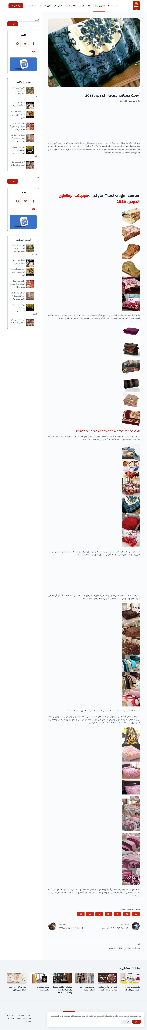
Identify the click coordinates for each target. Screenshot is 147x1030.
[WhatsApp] (90, 914)
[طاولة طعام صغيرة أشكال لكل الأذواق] (130, 978)
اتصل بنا (11, 1018)
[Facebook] (136, 914)
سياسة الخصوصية (24, 1018)
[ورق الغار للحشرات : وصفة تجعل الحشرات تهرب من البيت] (30, 150)
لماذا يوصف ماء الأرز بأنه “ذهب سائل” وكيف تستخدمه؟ (18, 138)
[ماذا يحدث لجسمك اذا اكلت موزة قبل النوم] (30, 114)
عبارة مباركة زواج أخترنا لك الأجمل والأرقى (18, 988)
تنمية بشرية (113, 5)
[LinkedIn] (108, 914)
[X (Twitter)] (126, 914)
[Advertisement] (94, 123)
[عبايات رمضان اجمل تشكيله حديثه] (84, 978)
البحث (37, 20)
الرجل (81, 5)
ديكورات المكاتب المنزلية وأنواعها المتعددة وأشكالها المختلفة (62, 990)
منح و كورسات (45, 5)
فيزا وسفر (58, 5)
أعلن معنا (14, 5)
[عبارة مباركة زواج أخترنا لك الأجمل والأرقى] (17, 978)
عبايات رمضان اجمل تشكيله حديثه (86, 988)
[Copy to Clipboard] (81, 914)
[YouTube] (33, 51)
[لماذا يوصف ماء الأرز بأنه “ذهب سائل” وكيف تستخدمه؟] (30, 138)
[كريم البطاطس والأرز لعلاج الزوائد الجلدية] (30, 165)
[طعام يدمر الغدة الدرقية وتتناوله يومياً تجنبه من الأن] (30, 126)
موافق (136, 1022)
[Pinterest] (117, 914)
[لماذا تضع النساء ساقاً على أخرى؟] (30, 105)
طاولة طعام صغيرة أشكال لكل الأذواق (132, 988)
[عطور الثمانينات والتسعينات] (39, 978)
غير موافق (126, 1022)
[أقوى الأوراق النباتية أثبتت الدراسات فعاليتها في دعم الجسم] (30, 90)
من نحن (28, 1021)
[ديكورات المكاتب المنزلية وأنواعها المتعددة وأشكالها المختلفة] (62, 978)
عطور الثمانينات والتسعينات (43, 988)
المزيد (34, 5)
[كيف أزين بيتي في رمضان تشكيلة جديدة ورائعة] (107, 978)
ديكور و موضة (99, 5)
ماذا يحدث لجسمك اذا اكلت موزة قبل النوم (18, 114)
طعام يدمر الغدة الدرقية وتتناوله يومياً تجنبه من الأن (17, 126)
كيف (88, 5)
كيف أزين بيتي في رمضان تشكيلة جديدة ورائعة (107, 988)
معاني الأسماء (70, 5)
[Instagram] (17, 43)
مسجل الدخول (124, 948)
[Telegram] (99, 914)
